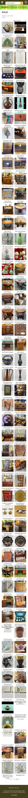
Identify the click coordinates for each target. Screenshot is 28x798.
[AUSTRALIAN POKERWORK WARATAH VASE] (20, 632)
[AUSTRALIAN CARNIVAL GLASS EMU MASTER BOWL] (8, 541)
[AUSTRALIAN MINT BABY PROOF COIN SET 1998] (20, 617)
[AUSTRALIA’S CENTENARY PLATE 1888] (20, 496)
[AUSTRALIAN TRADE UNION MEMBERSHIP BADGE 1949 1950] (8, 707)
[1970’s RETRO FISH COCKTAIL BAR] (8, 88)
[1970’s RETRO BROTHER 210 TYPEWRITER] (20, 73)
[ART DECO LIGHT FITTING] (20, 254)
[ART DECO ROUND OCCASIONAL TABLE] (8, 315)
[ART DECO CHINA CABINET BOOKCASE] (20, 179)
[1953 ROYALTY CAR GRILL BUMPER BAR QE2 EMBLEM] (8, 58)
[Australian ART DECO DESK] (8, 526)
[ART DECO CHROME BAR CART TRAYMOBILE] (8, 194)
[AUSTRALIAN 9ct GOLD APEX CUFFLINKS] (8, 511)
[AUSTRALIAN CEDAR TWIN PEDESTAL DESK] (20, 571)
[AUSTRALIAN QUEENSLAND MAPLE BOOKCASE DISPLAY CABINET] (20, 677)
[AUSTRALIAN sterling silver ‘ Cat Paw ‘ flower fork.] (8, 692)
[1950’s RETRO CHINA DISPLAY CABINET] (20, 43)
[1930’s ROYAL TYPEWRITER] (20, 27)
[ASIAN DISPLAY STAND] (8, 420)
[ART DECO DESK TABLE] (20, 224)
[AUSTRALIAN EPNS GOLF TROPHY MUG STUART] (8, 586)
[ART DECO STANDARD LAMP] (20, 330)
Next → (17, 779)
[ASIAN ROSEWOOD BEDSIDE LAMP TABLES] (20, 435)
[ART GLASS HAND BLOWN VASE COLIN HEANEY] (8, 360)
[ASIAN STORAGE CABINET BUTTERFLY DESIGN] (8, 496)
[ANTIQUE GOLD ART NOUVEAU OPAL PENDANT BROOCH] (8, 133)
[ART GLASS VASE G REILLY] (20, 360)
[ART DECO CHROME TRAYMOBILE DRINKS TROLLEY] (20, 194)
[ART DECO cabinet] (8, 179)
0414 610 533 (26, 2)
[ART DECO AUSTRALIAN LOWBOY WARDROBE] (8, 148)
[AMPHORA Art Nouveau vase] (8, 103)
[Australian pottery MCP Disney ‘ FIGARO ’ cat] (8, 662)
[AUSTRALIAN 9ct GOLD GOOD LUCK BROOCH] (20, 511)
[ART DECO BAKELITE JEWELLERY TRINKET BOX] (20, 148)
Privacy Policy (14, 787)
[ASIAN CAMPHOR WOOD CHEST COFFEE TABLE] (20, 405)
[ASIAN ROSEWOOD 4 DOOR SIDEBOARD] (8, 435)
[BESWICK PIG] (20, 768)
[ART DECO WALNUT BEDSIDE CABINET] (20, 345)
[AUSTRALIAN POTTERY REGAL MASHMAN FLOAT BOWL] (8, 677)
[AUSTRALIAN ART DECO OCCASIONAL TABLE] (20, 526)
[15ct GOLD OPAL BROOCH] (8, 27)
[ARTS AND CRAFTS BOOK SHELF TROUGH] (8, 405)
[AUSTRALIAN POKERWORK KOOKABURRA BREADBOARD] (8, 632)
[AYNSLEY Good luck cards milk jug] (20, 722)
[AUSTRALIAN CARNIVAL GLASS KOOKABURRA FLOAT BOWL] (20, 541)
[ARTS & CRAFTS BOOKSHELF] (20, 390)
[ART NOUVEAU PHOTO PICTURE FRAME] (8, 390)
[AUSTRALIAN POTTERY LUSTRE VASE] (20, 647)
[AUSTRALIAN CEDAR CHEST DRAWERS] (8, 556)
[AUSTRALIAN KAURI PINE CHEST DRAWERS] (20, 586)
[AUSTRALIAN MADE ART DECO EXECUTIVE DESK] (8, 602)
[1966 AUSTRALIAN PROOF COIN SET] (8, 73)
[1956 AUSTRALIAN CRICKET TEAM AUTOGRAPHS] (20, 58)
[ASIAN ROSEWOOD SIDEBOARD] (8, 481)
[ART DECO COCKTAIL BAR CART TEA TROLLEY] (8, 209)
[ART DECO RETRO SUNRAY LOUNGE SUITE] (20, 299)
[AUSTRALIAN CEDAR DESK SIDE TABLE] (20, 556)
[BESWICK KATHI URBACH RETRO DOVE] (8, 768)
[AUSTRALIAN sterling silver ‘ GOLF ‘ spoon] (20, 692)
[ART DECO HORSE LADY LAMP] (8, 254)
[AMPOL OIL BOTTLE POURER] (20, 103)
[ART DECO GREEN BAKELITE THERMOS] (20, 239)
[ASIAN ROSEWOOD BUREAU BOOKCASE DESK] (8, 451)
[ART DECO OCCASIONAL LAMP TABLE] (20, 269)
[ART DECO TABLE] (8, 345)
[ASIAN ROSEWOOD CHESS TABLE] (20, 451)
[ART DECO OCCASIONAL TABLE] (8, 284)
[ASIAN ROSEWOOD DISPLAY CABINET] (8, 466)
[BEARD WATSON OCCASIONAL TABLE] (8, 753)
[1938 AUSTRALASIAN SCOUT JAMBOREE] (8, 43)
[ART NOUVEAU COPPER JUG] (8, 375)
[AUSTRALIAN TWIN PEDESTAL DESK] (20, 707)
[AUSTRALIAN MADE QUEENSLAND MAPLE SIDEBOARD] (20, 602)
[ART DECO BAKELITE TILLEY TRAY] (8, 163)
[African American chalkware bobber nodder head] (20, 88)
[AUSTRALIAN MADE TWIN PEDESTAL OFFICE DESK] (8, 617)
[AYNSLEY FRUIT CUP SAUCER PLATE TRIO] (8, 722)
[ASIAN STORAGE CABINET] (20, 481)
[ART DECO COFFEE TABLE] (20, 209)
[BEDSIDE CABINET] (20, 753)
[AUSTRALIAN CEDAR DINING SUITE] (8, 571)
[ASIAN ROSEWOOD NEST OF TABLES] (20, 466)
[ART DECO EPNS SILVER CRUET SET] (8, 239)
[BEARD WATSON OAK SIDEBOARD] (20, 738)
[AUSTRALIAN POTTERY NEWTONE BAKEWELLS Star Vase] (20, 662)
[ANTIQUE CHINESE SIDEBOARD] (20, 118)
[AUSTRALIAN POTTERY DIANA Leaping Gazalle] (8, 647)
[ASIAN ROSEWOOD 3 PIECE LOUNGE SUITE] (20, 420)
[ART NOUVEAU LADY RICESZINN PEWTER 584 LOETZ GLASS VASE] (20, 375)
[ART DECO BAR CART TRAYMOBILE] (20, 163)
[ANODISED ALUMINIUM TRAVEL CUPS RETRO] (8, 118)
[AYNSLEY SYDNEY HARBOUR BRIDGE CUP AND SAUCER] (8, 738)
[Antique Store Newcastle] (14, 7)
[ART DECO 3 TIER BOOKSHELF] (20, 133)
